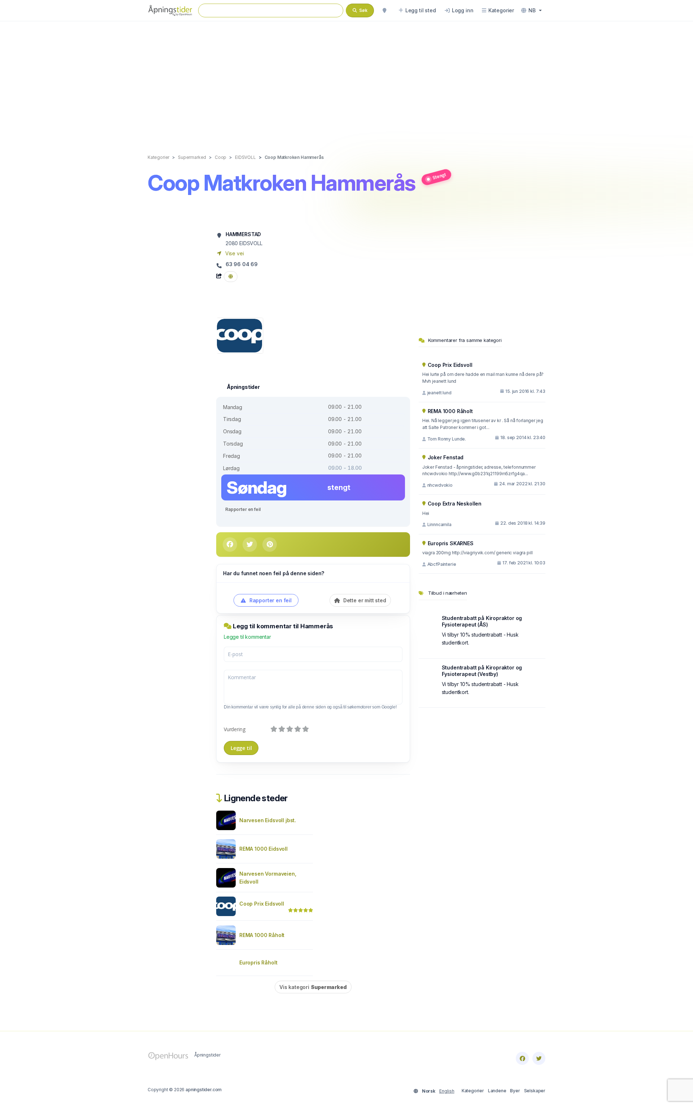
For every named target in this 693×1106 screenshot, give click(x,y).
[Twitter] (538, 1058)
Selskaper (534, 1090)
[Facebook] (522, 1058)
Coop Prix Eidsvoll (261, 904)
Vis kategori (313, 987)
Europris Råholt (258, 962)
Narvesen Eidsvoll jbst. (267, 820)
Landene (497, 1090)
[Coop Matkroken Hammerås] (239, 335)
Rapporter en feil (242, 509)
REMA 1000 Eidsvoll (263, 849)
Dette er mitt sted (364, 600)
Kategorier (473, 1090)
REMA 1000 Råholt (261, 935)
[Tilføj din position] (384, 10)
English (446, 1091)
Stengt (439, 176)
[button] (531, 10)
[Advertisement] (346, 80)
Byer (515, 1090)
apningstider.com (204, 1089)
